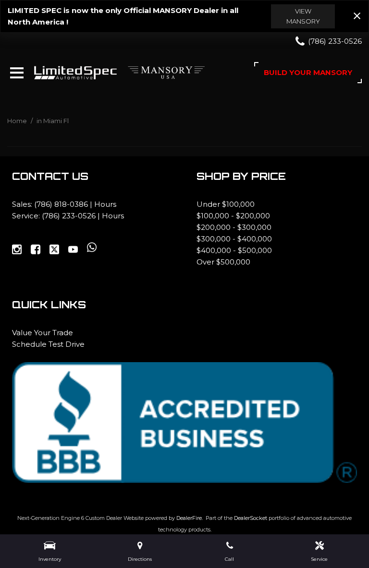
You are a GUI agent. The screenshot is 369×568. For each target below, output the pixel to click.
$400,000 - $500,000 (234, 250)
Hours (105, 204)
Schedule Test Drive (48, 344)
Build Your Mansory (308, 72)
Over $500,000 (223, 261)
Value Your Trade (42, 332)
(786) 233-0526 (69, 215)
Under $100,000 (226, 204)
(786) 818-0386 (61, 204)
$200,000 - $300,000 (234, 227)
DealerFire (189, 518)
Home (17, 121)
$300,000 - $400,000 (234, 238)
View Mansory (303, 16)
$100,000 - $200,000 (233, 215)
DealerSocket (250, 518)
